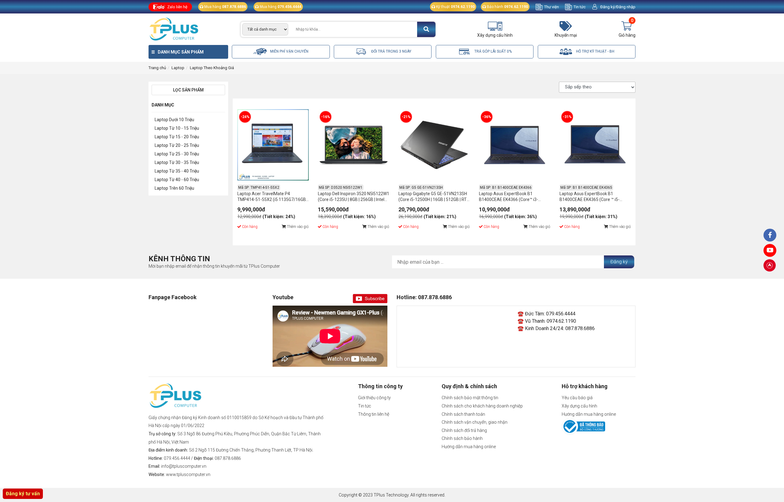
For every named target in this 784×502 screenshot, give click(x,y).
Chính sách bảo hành (462, 438)
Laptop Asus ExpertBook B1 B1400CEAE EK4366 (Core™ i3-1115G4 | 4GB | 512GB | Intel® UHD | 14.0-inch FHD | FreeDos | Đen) (512, 197)
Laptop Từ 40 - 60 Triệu (177, 179)
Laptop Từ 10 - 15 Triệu (177, 128)
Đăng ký (619, 262)
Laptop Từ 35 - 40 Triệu (177, 171)
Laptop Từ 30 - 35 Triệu (177, 162)
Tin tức (580, 7)
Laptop (178, 67)
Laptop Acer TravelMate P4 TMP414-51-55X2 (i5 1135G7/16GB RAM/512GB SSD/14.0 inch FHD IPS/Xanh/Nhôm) (271, 197)
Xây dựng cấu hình (579, 405)
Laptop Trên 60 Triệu (174, 188)
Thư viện (551, 7)
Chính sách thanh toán (463, 414)
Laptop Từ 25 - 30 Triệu (177, 153)
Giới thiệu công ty (374, 397)
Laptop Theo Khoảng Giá (212, 67)
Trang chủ (157, 67)
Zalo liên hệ (177, 7)
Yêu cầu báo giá (577, 397)
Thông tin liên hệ (373, 414)
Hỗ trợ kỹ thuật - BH (594, 51)
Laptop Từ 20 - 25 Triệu (177, 145)
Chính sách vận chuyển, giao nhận (474, 422)
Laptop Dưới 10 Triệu (174, 119)
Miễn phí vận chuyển (288, 51)
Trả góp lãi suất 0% (492, 51)
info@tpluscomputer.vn (183, 466)
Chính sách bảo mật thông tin (470, 397)
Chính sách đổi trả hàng (464, 430)
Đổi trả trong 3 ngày (390, 51)
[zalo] (769, 235)
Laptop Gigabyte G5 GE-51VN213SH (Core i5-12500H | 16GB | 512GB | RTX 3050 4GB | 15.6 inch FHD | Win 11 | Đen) (433, 197)
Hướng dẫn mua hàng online (469, 446)
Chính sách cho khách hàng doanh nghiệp (482, 405)
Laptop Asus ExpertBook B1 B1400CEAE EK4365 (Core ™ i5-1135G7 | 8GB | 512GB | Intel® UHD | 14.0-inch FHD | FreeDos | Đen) (593, 197)
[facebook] (769, 250)
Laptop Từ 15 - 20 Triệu (177, 136)
